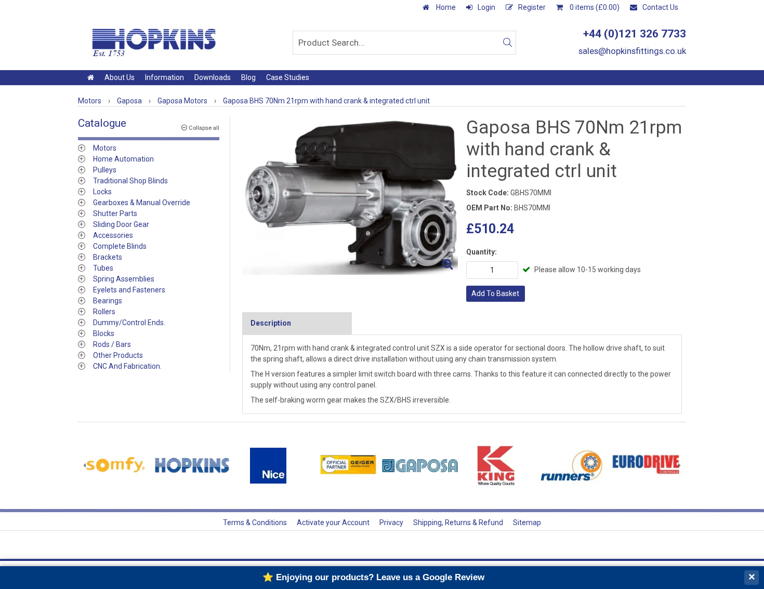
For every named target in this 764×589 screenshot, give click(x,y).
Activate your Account (333, 522)
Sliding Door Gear (121, 224)
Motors (104, 148)
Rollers (104, 311)
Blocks (103, 333)
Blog (248, 77)
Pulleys (104, 170)
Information (164, 77)
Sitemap (527, 522)
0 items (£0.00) (594, 7)
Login (486, 7)
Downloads (212, 77)
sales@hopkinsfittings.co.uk (632, 51)
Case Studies (287, 77)
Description (271, 323)
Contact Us (660, 7)
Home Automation (123, 159)
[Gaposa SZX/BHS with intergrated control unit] (350, 196)
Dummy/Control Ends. (129, 322)
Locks (102, 192)
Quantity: (481, 252)
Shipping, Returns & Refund (458, 522)
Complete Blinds (120, 246)
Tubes (103, 268)
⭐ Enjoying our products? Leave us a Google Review (373, 577)
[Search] (507, 42)
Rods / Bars (112, 344)
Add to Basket (495, 293)
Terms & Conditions (255, 522)
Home (445, 7)
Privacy (391, 522)
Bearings (107, 301)
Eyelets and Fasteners (129, 290)
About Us (119, 77)
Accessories (113, 235)
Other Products (118, 355)
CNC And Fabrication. (127, 366)
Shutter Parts (115, 213)
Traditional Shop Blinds (130, 181)
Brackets (107, 257)
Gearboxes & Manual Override (141, 202)
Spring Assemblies (123, 279)
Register (532, 7)
